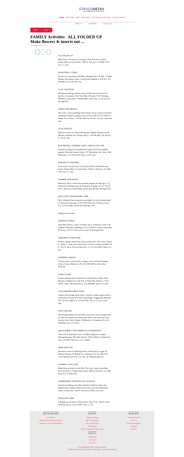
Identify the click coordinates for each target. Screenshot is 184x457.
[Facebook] (37, 52)
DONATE (148, 2)
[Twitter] (43, 52)
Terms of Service (86, 449)
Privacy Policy (96, 449)
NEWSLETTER (136, 2)
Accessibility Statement (109, 449)
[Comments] (48, 52)
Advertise (92, 24)
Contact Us (107, 24)
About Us (78, 24)
